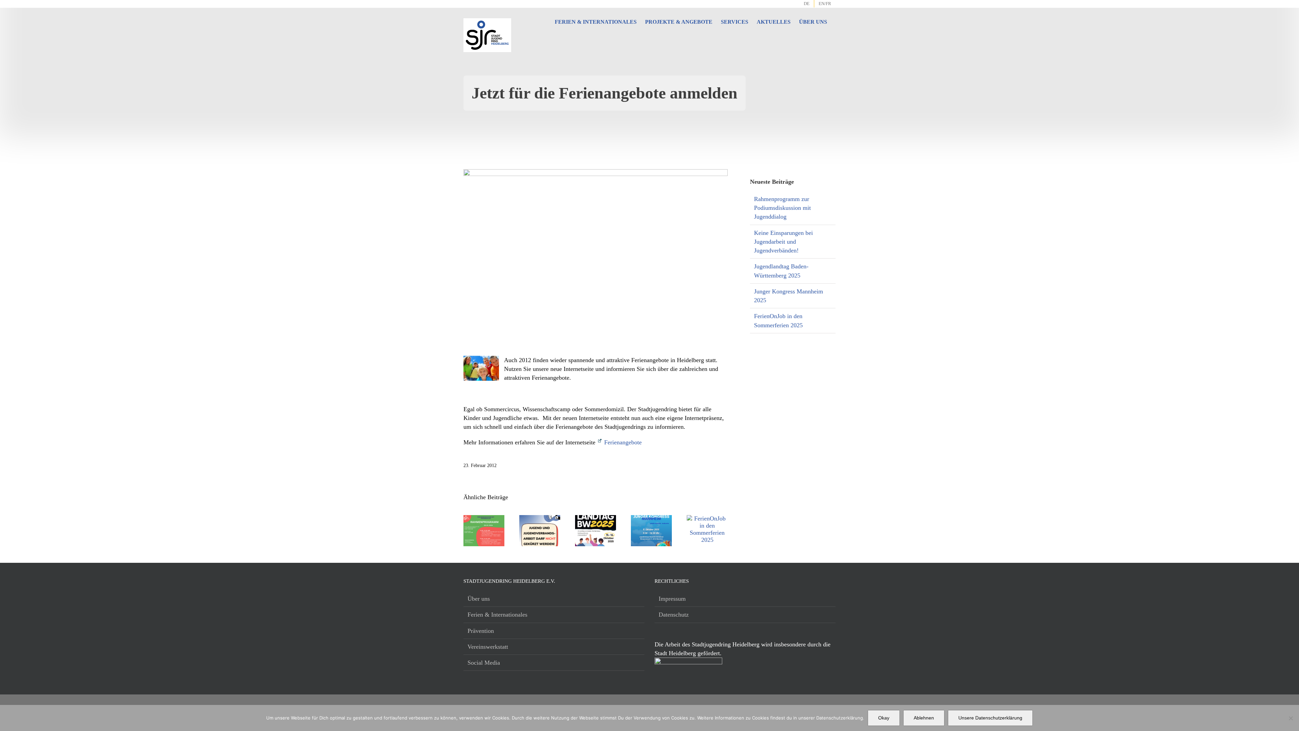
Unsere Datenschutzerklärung (990, 718)
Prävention (481, 630)
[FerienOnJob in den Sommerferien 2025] (707, 518)
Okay (883, 718)
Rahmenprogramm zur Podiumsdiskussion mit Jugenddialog (782, 208)
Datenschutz (674, 614)
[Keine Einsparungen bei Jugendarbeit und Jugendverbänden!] (539, 518)
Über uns (479, 598)
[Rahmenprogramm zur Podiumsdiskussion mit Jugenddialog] (483, 518)
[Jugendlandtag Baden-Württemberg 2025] (595, 518)
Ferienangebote (622, 442)
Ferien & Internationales (497, 614)
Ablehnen (924, 718)
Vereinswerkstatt (488, 646)
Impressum (672, 598)
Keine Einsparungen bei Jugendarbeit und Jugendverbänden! (783, 241)
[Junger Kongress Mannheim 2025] (651, 518)
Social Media (484, 662)
